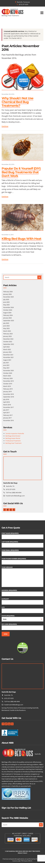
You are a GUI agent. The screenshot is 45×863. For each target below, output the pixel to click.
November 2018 (8, 394)
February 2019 (8, 389)
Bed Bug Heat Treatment (13, 443)
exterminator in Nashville (10, 786)
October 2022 (7, 342)
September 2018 (8, 397)
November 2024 (8, 307)
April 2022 (6, 347)
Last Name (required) (10, 542)
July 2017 (6, 410)
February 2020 (8, 378)
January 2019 (7, 391)
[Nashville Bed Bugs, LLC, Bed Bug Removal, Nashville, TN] (10, 733)
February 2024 (8, 315)
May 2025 (6, 305)
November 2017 (8, 407)
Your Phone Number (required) (14, 558)
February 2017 (8, 415)
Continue (5, 126)
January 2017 (7, 418)
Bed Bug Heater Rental (12, 438)
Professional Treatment (13, 441)
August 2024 (7, 313)
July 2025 (6, 299)
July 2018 (6, 399)
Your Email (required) (10, 550)
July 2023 (6, 323)
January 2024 (7, 318)
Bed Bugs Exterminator (12, 436)
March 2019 (7, 386)
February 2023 (8, 334)
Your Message (7, 567)
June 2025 (6, 302)
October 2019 (7, 384)
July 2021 (6, 363)
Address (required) (9, 590)
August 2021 (7, 360)
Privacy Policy (22, 853)
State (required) (8, 616)
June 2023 (6, 326)
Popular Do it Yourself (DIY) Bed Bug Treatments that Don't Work (21, 172)
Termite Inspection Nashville (14, 433)
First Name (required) (10, 533)
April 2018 (6, 402)
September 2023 (8, 320)
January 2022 (7, 352)
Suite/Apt (5, 599)
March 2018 (7, 405)
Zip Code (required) (9, 624)
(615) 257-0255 (23, 4)
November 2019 (8, 381)
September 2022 (8, 344)
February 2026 (8, 292)
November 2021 (8, 357)
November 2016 (8, 420)
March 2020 (7, 376)
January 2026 (7, 294)
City (3, 607)
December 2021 (8, 355)
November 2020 (8, 370)
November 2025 (8, 297)
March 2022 (7, 349)
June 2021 (6, 365)
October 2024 (7, 310)
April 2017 (6, 413)
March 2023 (7, 331)
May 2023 (6, 328)
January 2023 (7, 336)
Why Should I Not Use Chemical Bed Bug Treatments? (17, 101)
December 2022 (8, 339)
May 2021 (6, 368)
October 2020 (7, 373)
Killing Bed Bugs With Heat (21, 239)
